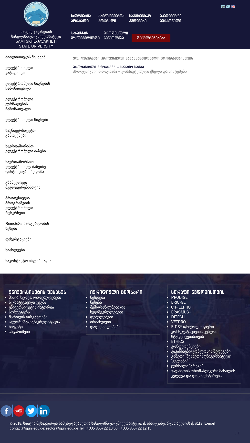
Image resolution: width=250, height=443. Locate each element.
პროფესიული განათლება (112, 35)
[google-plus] (31, 411)
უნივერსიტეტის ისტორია (31, 307)
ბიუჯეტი (16, 326)
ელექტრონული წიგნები (26, 120)
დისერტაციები (18, 239)
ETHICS (177, 341)
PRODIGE (179, 297)
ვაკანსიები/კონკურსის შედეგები (200, 351)
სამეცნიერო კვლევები (138, 18)
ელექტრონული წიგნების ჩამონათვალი (27, 85)
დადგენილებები (105, 326)
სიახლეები (15, 250)
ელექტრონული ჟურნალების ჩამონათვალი (19, 104)
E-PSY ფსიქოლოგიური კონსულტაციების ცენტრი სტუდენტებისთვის (194, 331)
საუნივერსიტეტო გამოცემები (20, 132)
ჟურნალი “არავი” (187, 366)
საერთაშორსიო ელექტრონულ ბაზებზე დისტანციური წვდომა (25, 167)
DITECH (178, 317)
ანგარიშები (19, 331)
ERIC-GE (178, 302)
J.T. (237, 433)
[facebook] (6, 411)
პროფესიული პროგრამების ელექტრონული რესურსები (19, 205)
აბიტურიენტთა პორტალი (107, 18)
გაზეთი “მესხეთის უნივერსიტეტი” (201, 356)
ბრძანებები (100, 322)
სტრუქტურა (19, 312)
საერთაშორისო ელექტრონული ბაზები (25, 148)
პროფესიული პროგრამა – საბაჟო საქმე (108, 67)
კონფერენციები (185, 346)
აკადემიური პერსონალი (168, 18)
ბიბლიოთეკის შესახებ (25, 57)
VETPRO (178, 322)
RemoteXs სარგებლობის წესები (27, 225)
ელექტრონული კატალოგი (19, 70)
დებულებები (101, 317)
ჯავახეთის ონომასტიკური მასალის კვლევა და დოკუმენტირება (203, 373)
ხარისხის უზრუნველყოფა (81, 35)
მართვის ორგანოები (28, 317)
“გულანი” (179, 361)
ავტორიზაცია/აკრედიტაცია (34, 322)
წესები (96, 302)
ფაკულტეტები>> (151, 38)
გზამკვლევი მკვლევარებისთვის (23, 184)
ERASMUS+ (181, 312)
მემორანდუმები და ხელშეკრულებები (107, 309)
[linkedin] (43, 411)
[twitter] (18, 411)
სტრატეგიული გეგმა (27, 302)
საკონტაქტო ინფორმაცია (28, 261)
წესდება (97, 297)
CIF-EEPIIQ (181, 307)
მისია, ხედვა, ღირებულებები (35, 297)
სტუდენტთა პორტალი (79, 18)
